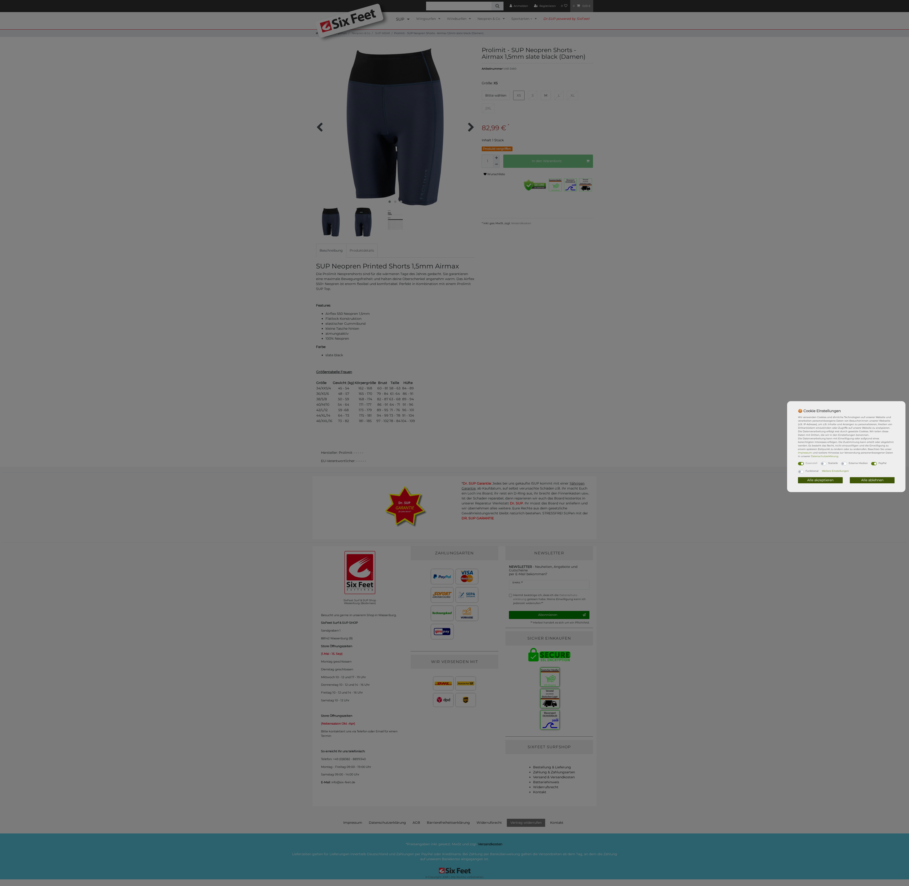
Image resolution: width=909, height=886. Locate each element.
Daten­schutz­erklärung (824, 456)
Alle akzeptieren (820, 480)
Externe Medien (858, 462)
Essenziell (811, 462)
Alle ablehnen (872, 480)
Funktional (812, 470)
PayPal (882, 462)
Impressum (805, 452)
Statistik (833, 462)
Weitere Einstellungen (835, 470)
